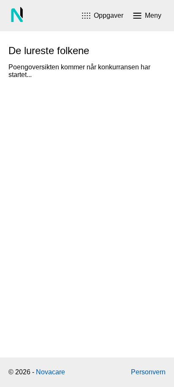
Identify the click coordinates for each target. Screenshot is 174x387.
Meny (153, 15)
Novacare (50, 372)
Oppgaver (108, 15)
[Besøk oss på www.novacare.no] (16, 15)
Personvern (148, 372)
